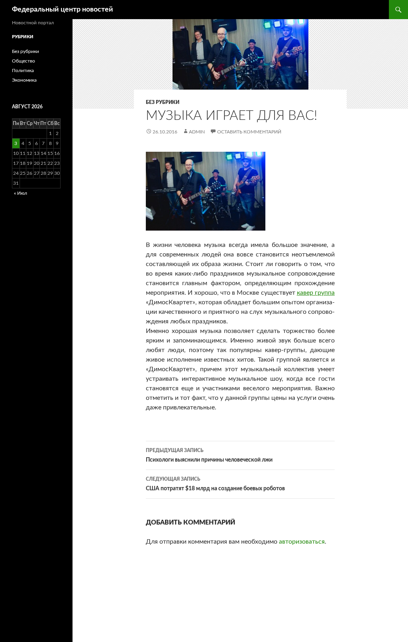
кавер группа (316, 293)
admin (197, 131)
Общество (23, 61)
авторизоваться (302, 541)
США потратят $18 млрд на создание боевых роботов (215, 484)
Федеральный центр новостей (62, 9)
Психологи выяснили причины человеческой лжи (209, 455)
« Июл (20, 193)
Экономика (24, 80)
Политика (23, 70)
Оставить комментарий (249, 131)
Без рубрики (162, 102)
